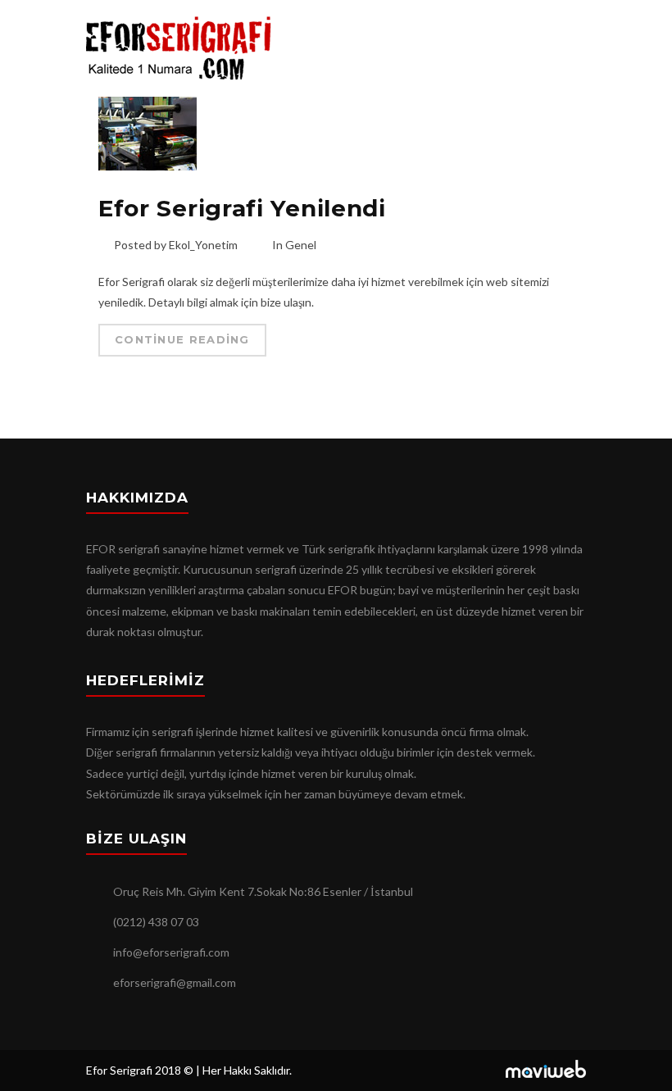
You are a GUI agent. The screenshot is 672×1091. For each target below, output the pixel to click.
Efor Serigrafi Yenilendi (242, 208)
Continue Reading (182, 339)
